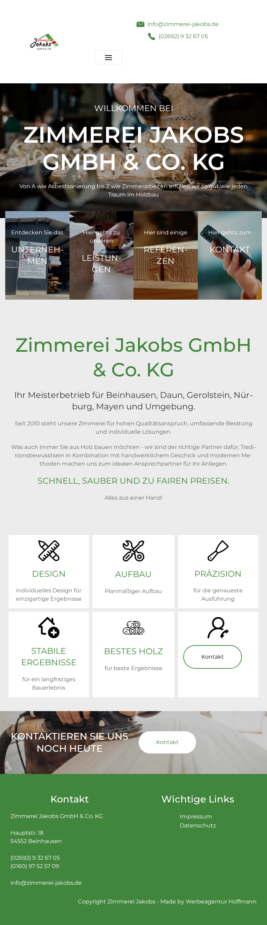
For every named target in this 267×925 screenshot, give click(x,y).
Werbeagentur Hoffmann (221, 901)
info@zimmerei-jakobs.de (46, 883)
